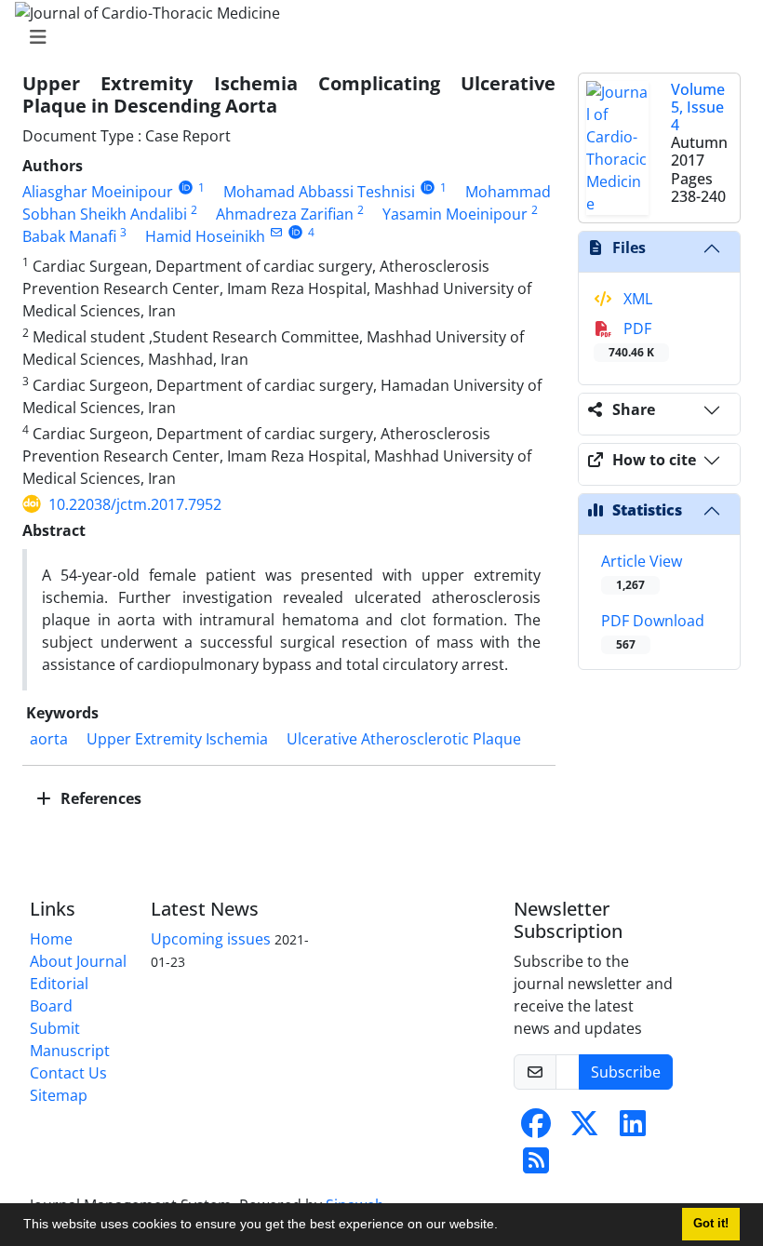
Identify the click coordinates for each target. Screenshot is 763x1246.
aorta (49, 739)
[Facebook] (536, 1129)
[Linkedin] (632, 1129)
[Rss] (536, 1166)
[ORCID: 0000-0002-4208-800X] (185, 187)
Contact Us (68, 1073)
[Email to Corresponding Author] (276, 232)
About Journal (78, 961)
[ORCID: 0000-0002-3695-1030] (427, 187)
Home (51, 939)
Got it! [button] (711, 1223)
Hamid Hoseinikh (205, 236)
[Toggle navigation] (376, 37)
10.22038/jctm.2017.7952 (134, 504)
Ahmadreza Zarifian (285, 214)
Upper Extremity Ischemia (177, 739)
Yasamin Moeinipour (455, 214)
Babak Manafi (69, 236)
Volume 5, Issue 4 (698, 107)
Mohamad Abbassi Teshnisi (319, 191)
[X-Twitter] (584, 1129)
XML (636, 298)
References (99, 798)
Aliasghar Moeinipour (97, 191)
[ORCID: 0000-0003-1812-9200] (295, 232)
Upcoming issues (211, 939)
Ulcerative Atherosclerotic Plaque (404, 739)
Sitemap (58, 1095)
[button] (504, 1226)
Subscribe (626, 1072)
